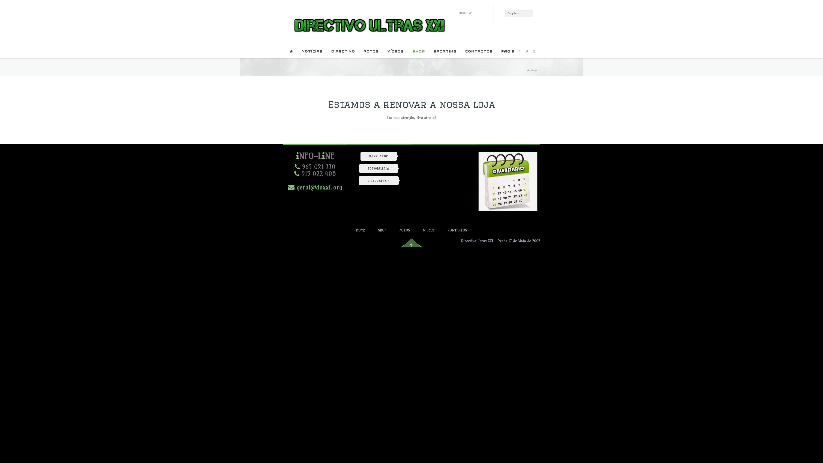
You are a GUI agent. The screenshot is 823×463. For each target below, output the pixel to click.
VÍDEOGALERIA (379, 180)
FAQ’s (508, 51)
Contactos (479, 51)
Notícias (312, 51)
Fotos (371, 51)
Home (534, 70)
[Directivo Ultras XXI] (368, 22)
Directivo (343, 51)
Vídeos (395, 51)
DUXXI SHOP (378, 156)
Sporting (445, 51)
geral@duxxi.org (318, 187)
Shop (419, 51)
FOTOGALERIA (378, 168)
